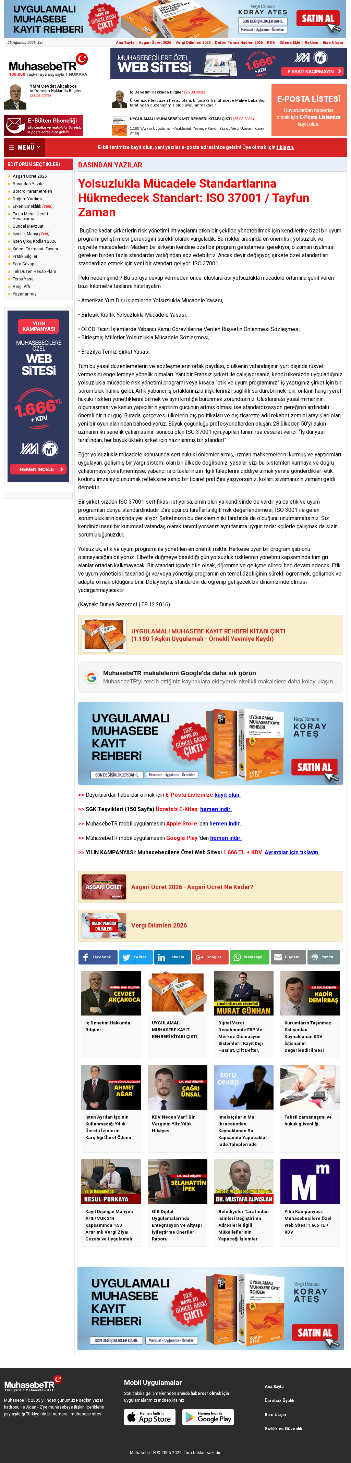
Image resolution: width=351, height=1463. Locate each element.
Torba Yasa (23, 279)
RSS (271, 42)
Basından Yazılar (29, 183)
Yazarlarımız (25, 294)
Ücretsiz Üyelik (279, 1400)
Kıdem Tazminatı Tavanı (35, 249)
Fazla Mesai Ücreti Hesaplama (30, 216)
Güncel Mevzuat (28, 226)
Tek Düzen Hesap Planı (34, 271)
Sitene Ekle (289, 42)
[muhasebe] (48, 76)
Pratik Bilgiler (25, 256)
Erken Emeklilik (32, 206)
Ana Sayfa (125, 42)
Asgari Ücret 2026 (155, 42)
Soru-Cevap (23, 264)
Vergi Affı (21, 286)
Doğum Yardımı (27, 199)
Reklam (311, 42)
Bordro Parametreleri (32, 191)
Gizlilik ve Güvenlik (283, 1428)
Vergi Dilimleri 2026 (193, 42)
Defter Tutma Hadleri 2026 (239, 42)
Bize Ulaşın (333, 42)
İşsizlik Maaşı (31, 233)
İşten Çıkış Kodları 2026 (35, 241)
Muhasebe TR (143, 1452)
